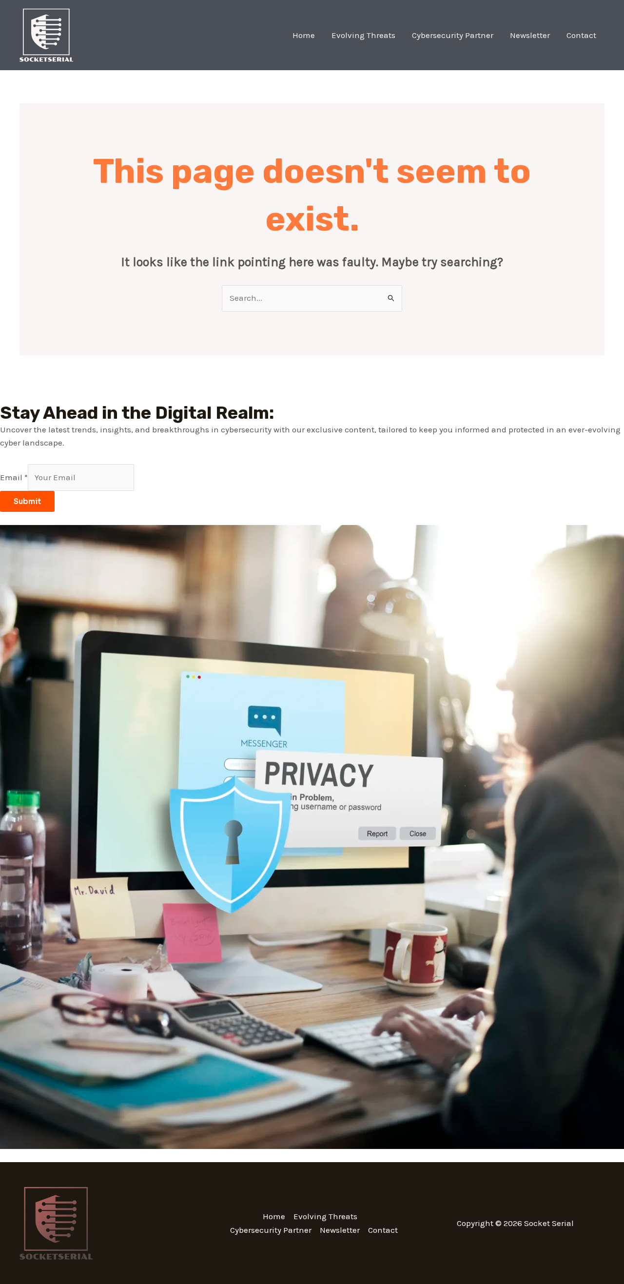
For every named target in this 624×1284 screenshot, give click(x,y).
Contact (581, 35)
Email (14, 477)
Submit (27, 501)
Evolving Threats (363, 35)
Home (303, 35)
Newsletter (530, 35)
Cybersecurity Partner (452, 35)
